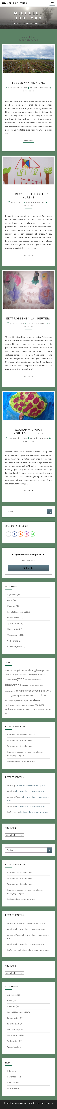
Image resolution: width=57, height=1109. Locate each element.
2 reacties (28, 441)
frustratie (8, 679)
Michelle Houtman (14, 3)
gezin (21, 679)
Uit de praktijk (13, 629)
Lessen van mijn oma (28, 83)
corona (22, 674)
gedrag (14, 679)
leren (32, 685)
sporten (28, 700)
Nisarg (51, 1103)
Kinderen (11, 606)
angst (17, 670)
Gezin (9, 600)
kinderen (12, 685)
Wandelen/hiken (14, 646)
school (42, 695)
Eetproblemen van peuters (28, 318)
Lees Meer (29, 140)
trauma (29, 705)
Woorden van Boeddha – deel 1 (21, 746)
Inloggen (11, 1071)
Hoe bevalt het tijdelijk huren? (28, 195)
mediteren (39, 685)
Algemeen (12, 594)
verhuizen (27, 709)
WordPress (34, 1103)
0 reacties (28, 91)
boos (47, 671)
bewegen (40, 670)
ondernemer (10, 691)
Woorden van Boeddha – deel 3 (21, 734)
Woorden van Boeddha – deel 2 (21, 740)
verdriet (20, 709)
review (36, 696)
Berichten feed (14, 1076)
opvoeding (36, 690)
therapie (21, 705)
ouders (46, 690)
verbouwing (11, 709)
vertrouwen (36, 709)
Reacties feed (13, 1082)
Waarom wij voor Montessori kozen (29, 431)
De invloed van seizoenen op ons (21, 761)
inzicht (38, 679)
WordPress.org (14, 1088)
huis (33, 679)
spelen (21, 701)
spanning (8, 701)
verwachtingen (46, 709)
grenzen (28, 679)
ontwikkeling (23, 690)
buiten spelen (14, 674)
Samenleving (13, 617)
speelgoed (15, 701)
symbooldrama (11, 705)
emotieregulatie (32, 674)
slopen (49, 696)
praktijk (15, 696)
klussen (24, 685)
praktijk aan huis (25, 695)
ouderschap (8, 696)
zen (6, 713)
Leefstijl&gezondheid (17, 612)
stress (36, 700)
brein (7, 674)
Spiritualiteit (13, 623)
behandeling (28, 670)
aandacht (9, 670)
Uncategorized (14, 635)
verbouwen (38, 704)
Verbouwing (12, 640)
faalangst (43, 674)
